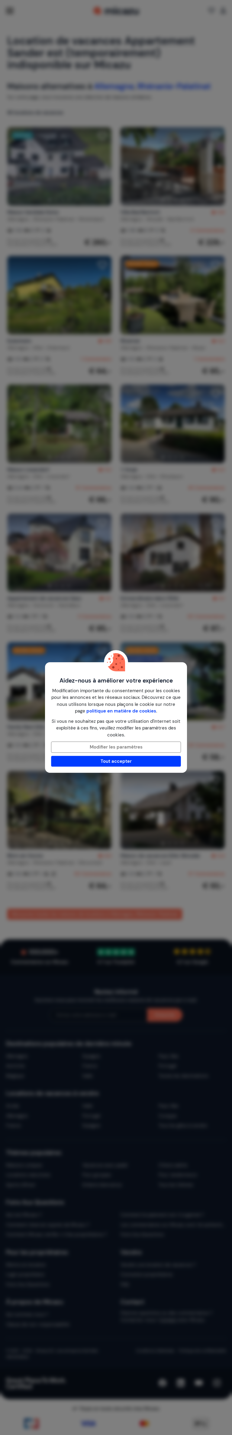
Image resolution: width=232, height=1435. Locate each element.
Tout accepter (116, 761)
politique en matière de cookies (121, 711)
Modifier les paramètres (116, 747)
